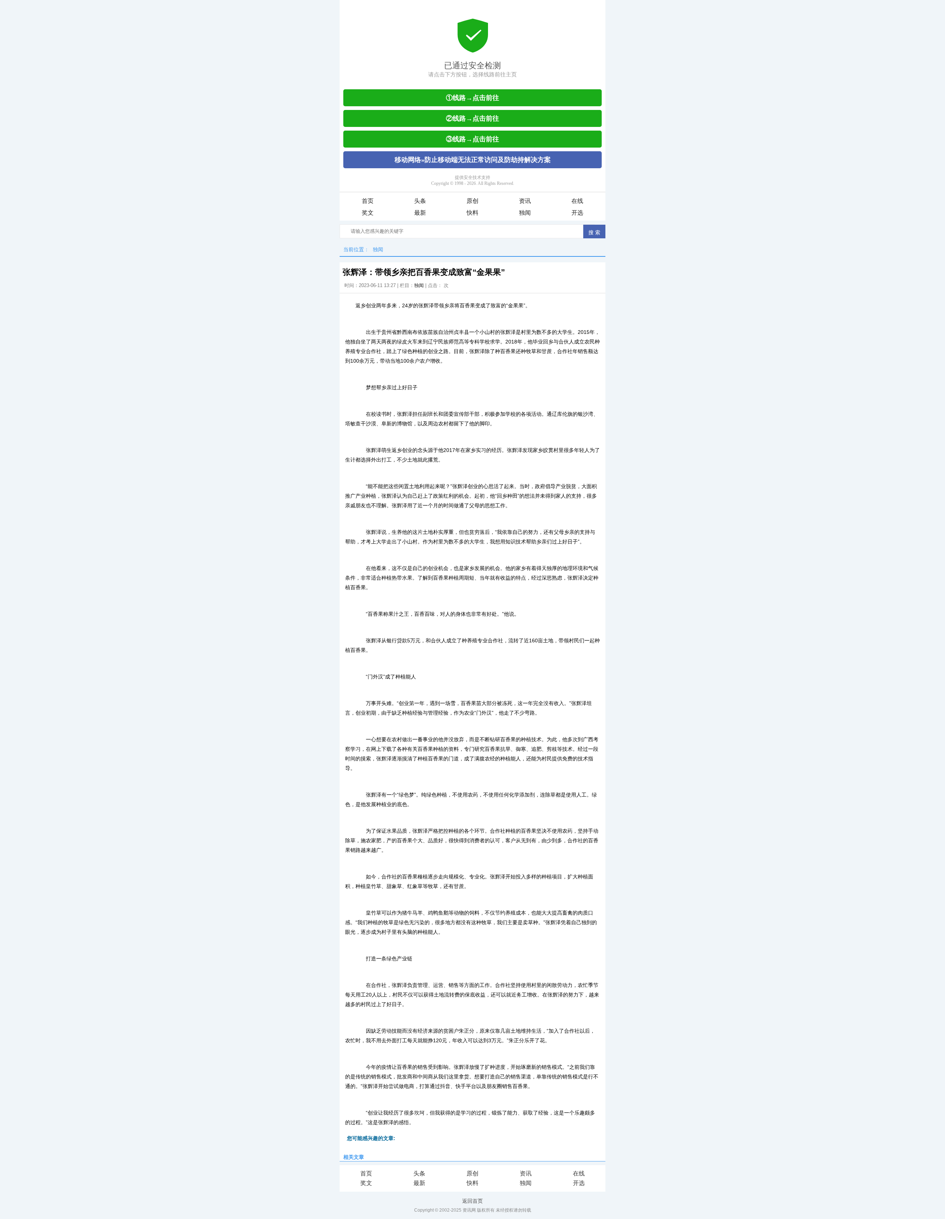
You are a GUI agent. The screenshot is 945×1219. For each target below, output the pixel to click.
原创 (472, 201)
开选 (577, 213)
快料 (472, 213)
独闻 (525, 213)
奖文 (368, 213)
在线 (577, 201)
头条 (420, 201)
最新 (420, 213)
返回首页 (472, 1201)
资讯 (525, 201)
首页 (368, 201)
